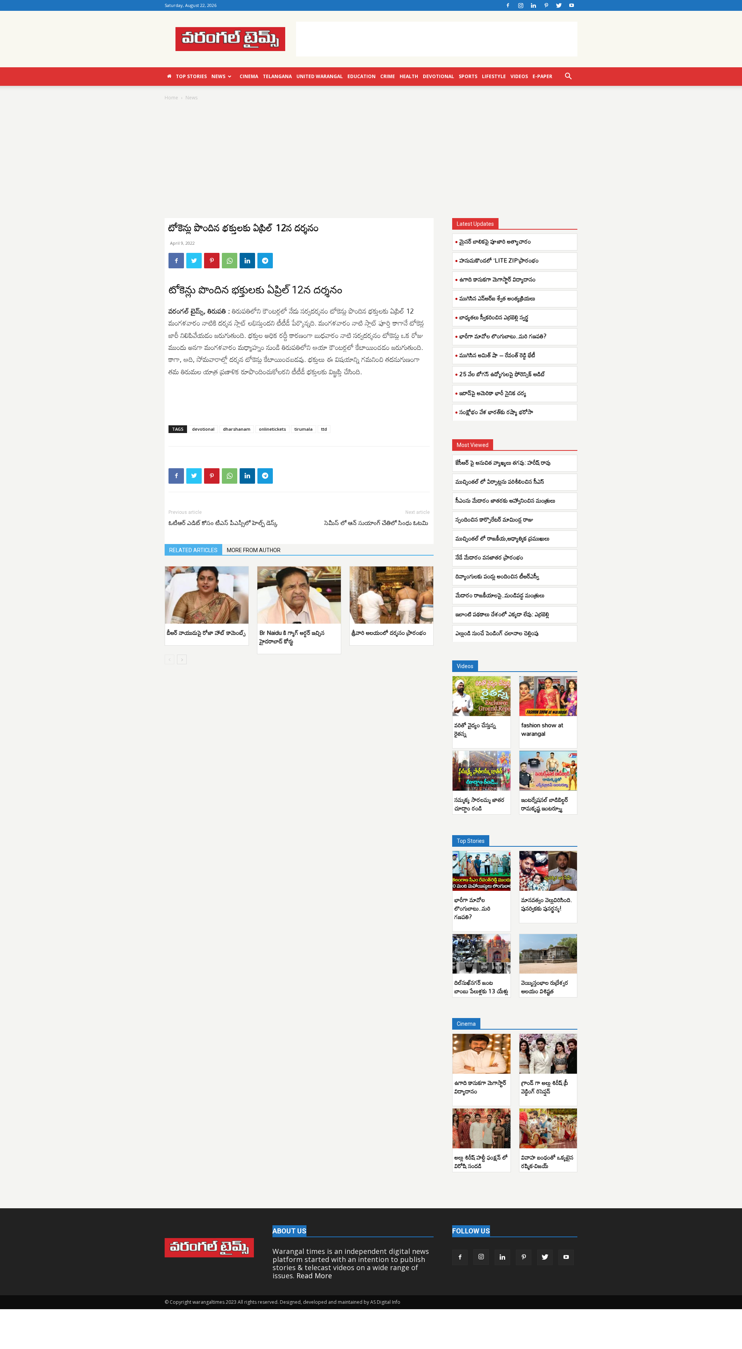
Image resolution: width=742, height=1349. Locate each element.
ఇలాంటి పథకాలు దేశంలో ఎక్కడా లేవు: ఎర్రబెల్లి (502, 614)
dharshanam (236, 429)
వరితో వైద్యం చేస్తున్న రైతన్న (475, 729)
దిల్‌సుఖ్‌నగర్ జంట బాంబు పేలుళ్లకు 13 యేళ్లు (481, 987)
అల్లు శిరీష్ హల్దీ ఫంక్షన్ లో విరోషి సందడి (481, 1161)
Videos (519, 76)
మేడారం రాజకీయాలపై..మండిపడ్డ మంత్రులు (500, 595)
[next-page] (182, 659)
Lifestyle (494, 76)
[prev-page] (169, 659)
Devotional (438, 76)
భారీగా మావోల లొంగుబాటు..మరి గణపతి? (502, 336)
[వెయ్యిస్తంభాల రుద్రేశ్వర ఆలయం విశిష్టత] (548, 954)
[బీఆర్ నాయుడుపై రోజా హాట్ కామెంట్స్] (206, 595)
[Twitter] (559, 5)
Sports (468, 76)
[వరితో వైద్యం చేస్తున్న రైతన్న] (482, 696)
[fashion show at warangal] (548, 696)
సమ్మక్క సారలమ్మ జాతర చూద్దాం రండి (479, 804)
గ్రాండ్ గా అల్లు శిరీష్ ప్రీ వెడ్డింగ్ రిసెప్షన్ (544, 1087)
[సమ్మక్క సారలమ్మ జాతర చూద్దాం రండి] (482, 771)
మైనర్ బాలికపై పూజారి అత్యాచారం (495, 241)
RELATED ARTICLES (193, 550)
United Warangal (319, 76)
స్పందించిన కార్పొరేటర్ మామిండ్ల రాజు (494, 519)
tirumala (303, 429)
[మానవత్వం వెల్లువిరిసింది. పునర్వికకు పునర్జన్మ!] (548, 871)
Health (409, 76)
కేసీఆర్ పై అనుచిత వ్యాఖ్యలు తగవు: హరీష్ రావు (503, 462)
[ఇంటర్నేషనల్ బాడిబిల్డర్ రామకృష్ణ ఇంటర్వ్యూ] (548, 771)
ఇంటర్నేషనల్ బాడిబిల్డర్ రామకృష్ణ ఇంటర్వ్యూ (544, 804)
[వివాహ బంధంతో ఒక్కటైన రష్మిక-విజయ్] (548, 1128)
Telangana (277, 76)
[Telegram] (265, 260)
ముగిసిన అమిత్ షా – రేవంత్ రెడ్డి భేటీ (497, 355)
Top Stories (191, 76)
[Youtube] (571, 5)
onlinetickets (272, 429)
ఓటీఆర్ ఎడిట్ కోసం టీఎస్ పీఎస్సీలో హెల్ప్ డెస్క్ (222, 523)
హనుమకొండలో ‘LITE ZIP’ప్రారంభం (499, 260)
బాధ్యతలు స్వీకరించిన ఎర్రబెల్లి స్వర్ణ (494, 317)
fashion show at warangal (542, 729)
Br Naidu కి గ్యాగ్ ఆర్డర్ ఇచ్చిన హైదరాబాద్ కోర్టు (292, 637)
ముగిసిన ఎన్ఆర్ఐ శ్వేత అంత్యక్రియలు (497, 298)
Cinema (249, 76)
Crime (387, 76)
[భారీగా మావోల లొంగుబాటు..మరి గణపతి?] (482, 871)
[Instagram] (520, 5)
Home (171, 97)
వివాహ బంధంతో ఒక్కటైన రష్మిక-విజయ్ (547, 1161)
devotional (203, 429)
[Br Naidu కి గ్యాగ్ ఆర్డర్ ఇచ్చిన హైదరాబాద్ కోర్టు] (299, 595)
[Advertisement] (436, 39)
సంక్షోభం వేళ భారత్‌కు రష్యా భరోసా (496, 412)
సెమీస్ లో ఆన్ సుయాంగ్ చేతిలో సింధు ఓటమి (377, 523)
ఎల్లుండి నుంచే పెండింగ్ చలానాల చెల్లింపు (497, 633)
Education (361, 76)
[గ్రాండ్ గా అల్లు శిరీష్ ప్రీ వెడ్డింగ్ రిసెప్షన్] (548, 1054)
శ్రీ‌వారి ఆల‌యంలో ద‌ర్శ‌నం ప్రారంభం (389, 632)
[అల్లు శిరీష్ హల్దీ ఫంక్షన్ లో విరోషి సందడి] (482, 1128)
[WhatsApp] (229, 260)
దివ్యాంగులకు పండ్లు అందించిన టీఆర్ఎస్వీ (497, 576)
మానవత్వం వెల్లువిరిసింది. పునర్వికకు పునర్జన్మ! (546, 904)
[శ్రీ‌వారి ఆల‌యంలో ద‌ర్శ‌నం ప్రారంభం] (391, 595)
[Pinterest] (546, 5)
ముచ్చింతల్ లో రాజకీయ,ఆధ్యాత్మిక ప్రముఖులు (503, 538)
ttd (324, 429)
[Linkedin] (533, 5)
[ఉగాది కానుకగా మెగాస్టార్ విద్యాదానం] (482, 1054)
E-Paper (542, 76)
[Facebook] (508, 5)
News (218, 76)
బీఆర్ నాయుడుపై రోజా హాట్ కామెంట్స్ (206, 632)
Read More (314, 1275)
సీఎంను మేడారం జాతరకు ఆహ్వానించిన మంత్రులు (505, 500)
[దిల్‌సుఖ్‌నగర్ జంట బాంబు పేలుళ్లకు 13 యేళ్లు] (482, 954)
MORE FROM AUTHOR (254, 550)
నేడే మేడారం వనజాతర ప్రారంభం (489, 557)
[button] (568, 76)
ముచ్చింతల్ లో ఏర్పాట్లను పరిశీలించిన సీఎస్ (500, 481)
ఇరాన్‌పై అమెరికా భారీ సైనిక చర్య (492, 393)
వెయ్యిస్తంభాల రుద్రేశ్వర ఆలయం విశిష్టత (544, 987)
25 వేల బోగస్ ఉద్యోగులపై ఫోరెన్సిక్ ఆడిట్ (502, 374)
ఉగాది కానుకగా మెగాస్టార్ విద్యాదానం (497, 279)
